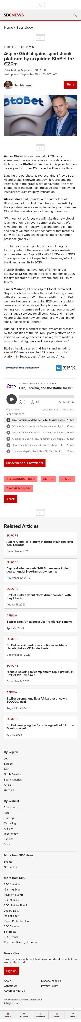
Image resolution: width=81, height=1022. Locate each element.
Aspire (48, 479)
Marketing (10, 823)
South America (13, 780)
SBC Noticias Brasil (15, 905)
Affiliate (8, 829)
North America (12, 774)
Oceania (9, 790)
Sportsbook (24, 27)
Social (7, 844)
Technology (11, 834)
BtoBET (67, 479)
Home (8, 27)
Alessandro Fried (20, 479)
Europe (8, 764)
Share (70, 84)
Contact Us (10, 986)
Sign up (11, 971)
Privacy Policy (49, 986)
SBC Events (11, 937)
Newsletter (10, 867)
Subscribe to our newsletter (24, 463)
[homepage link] (14, 15)
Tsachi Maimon (18, 488)
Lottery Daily (11, 911)
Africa (7, 785)
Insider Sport (11, 916)
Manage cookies (51, 981)
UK (5, 759)
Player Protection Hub (17, 921)
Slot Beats (10, 932)
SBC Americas (12, 884)
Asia (6, 769)
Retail (7, 813)
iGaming (9, 818)
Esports (8, 839)
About (7, 981)
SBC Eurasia (11, 926)
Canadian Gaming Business (20, 942)
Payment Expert (13, 895)
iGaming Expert (13, 890)
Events (8, 862)
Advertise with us (14, 991)
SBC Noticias (11, 900)
